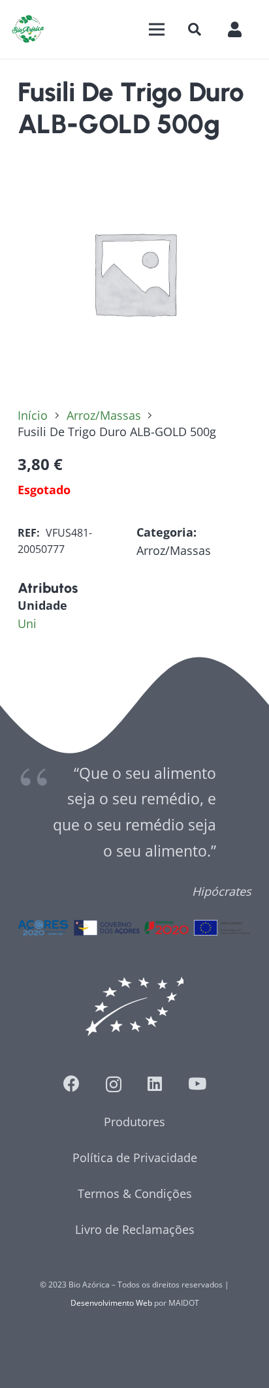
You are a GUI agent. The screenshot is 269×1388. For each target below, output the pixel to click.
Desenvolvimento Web (111, 1302)
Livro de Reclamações (135, 1229)
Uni (27, 623)
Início (33, 415)
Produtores (134, 1121)
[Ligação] (28, 29)
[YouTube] (197, 1083)
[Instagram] (113, 1084)
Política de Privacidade (134, 1157)
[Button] (241, 29)
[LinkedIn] (155, 1083)
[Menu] (156, 29)
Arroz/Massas (104, 415)
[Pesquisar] (194, 29)
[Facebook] (71, 1083)
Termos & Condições (135, 1193)
